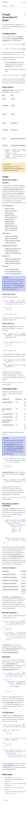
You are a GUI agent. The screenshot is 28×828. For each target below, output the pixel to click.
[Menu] (25, 2)
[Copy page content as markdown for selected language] (24, 14)
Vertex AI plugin (17, 283)
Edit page (6, 800)
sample (8, 318)
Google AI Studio (20, 54)
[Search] (22, 2)
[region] (14, 44)
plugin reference (14, 787)
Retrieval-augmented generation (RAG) (14, 497)
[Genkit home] (6, 2)
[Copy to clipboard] (23, 44)
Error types (5, 704)
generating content (16, 777)
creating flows (12, 783)
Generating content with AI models (13, 382)
